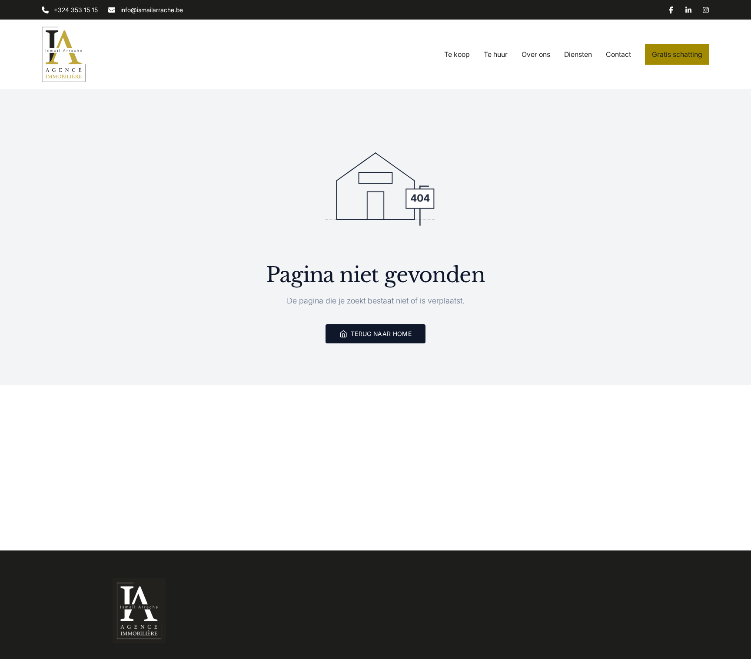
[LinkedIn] (688, 10)
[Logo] (97, 54)
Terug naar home (381, 333)
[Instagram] (705, 10)
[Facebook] (671, 10)
